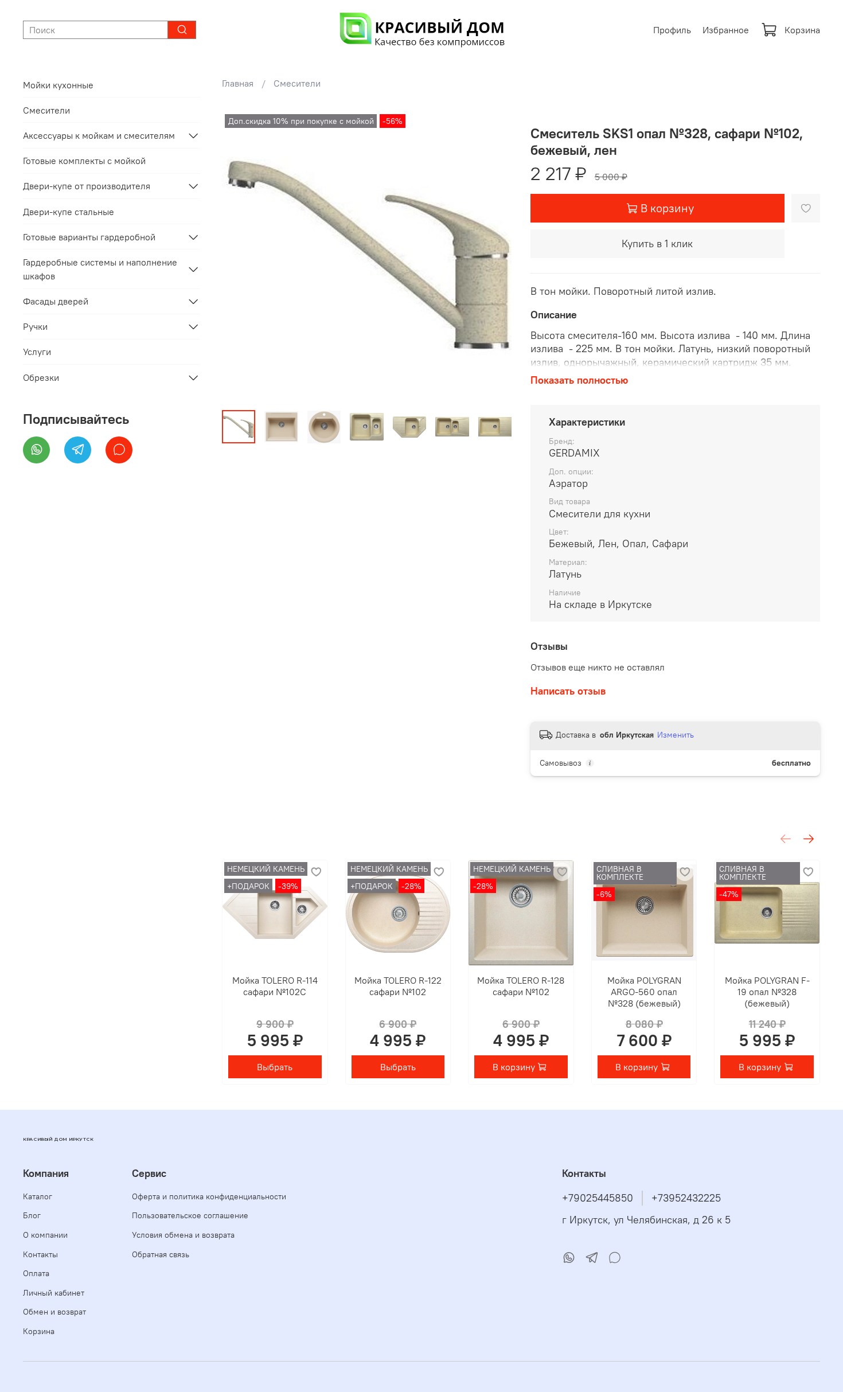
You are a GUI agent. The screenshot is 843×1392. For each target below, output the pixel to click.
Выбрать (275, 1067)
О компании (45, 1235)
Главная (237, 83)
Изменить (675, 735)
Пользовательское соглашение (190, 1215)
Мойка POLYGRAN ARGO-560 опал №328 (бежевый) (644, 991)
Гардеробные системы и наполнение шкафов (100, 269)
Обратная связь (160, 1254)
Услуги (37, 351)
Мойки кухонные (58, 85)
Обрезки (41, 377)
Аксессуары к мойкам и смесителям (99, 135)
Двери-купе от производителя (86, 186)
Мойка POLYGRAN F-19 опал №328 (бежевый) (767, 991)
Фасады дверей (55, 301)
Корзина (802, 30)
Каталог (37, 1196)
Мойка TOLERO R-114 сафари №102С (275, 985)
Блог (32, 1215)
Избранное (725, 30)
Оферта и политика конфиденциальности (209, 1196)
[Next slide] (494, 256)
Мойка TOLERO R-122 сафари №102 (398, 985)
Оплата (36, 1273)
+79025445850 (597, 1198)
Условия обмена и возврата (183, 1235)
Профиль (672, 30)
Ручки (35, 326)
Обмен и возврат (54, 1312)
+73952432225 (686, 1198)
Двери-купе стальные (68, 211)
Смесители (297, 83)
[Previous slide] (240, 256)
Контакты (40, 1254)
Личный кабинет (53, 1293)
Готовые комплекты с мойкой (84, 160)
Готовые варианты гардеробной (89, 237)
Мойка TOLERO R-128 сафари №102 (521, 985)
